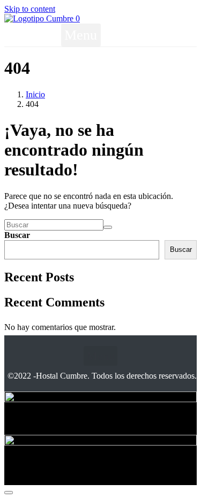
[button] (81, 35)
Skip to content (29, 8)
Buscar (17, 235)
